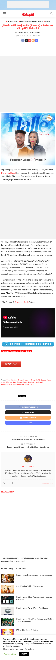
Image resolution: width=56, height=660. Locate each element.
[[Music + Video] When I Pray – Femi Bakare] (7, 611)
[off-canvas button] (4, 13)
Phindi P (33, 384)
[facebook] (6, 482)
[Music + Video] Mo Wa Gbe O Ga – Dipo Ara (27, 439)
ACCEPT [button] (24, 654)
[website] (4, 482)
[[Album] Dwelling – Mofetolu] (7, 633)
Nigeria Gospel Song (8, 384)
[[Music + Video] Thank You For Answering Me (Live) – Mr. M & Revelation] (7, 622)
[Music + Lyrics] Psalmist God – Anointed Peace (34, 575)
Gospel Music (13, 21)
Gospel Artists (11, 380)
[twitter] (9, 482)
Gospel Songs (6, 382)
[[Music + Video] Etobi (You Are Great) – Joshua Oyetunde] (7, 600)
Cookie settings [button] (10, 654)
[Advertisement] (28, 4)
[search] (51, 13)
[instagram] (12, 482)
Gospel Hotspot (24, 380)
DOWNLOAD (11, 364)
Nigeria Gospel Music (35, 382)
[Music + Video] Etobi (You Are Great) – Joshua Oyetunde (34, 598)
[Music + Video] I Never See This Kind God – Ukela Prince (28, 447)
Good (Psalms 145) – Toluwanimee (29, 586)
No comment (36, 32)
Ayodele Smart (22, 32)
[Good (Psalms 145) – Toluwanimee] (7, 589)
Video (47, 21)
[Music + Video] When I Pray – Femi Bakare (32, 608)
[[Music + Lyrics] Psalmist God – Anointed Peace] (7, 578)
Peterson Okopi (8, 173)
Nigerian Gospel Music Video (31, 21)
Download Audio (21, 302)
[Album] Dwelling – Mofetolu (27, 630)
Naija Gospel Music (20, 382)
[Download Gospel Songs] (28, 13)
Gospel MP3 (35, 380)
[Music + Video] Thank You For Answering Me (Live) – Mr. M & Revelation (35, 620)
